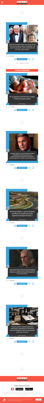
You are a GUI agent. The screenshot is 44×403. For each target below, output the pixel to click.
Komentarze (22, 59)
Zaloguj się (17, 63)
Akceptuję (38, 399)
